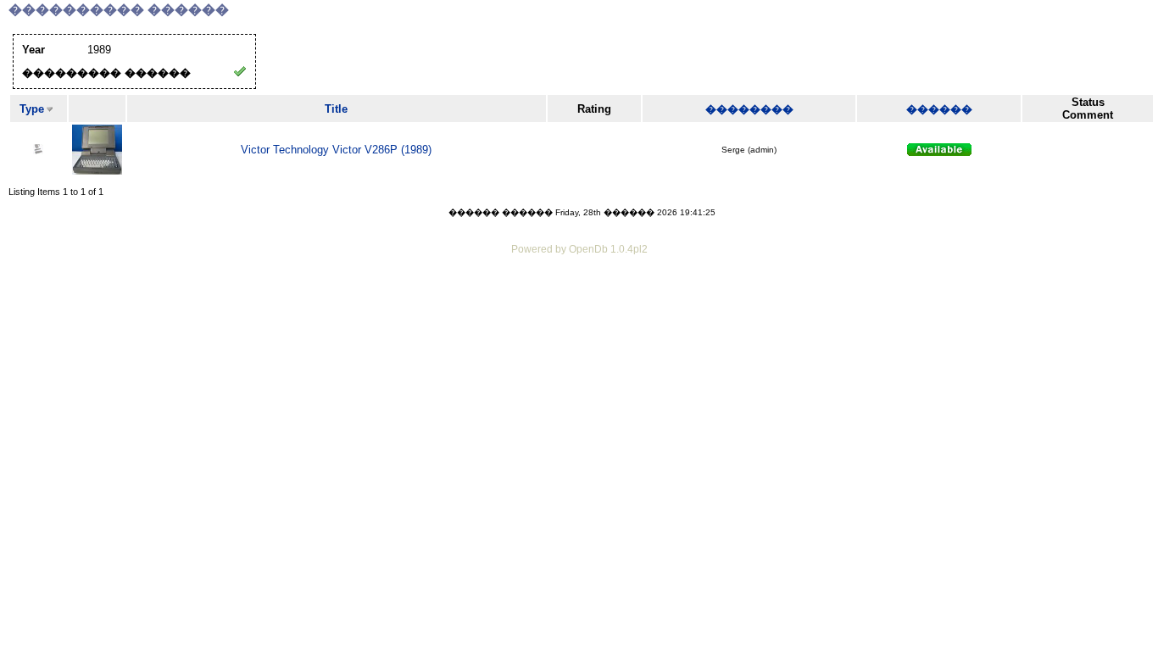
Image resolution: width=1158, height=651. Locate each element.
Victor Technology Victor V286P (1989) (336, 149)
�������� (749, 109)
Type (31, 109)
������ (939, 109)
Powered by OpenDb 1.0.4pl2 (579, 248)
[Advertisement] (579, 305)
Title (336, 109)
